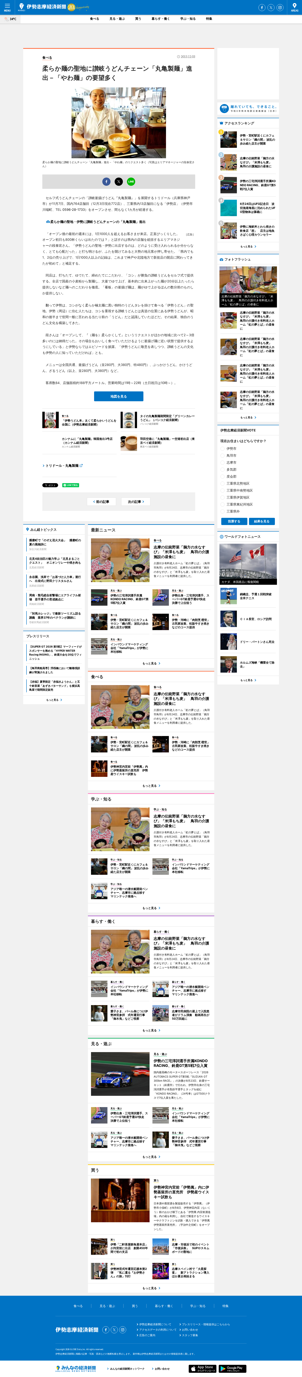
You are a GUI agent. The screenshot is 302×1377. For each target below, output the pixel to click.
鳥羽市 (231, 455)
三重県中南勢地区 (240, 490)
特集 (209, 19)
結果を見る (262, 521)
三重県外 (233, 511)
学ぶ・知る (188, 19)
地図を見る (119, 396)
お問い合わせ (190, 1329)
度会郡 (231, 476)
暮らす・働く (161, 19)
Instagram (280, 7)
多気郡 (231, 469)
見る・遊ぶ (117, 19)
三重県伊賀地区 (238, 497)
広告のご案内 (147, 1335)
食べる (94, 19)
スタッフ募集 (190, 1335)
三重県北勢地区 (238, 483)
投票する (234, 521)
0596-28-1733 (73, 210)
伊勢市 (231, 448)
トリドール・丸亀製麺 (62, 465)
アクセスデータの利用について (158, 1329)
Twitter (270, 7)
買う (138, 19)
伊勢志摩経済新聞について (155, 1324)
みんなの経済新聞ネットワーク (75, 1369)
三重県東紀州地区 (240, 504)
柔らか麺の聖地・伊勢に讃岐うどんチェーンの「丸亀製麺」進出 (98, 222)
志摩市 (231, 462)
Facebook (261, 7)
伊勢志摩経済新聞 (42, 7)
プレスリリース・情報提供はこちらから (206, 1324)
